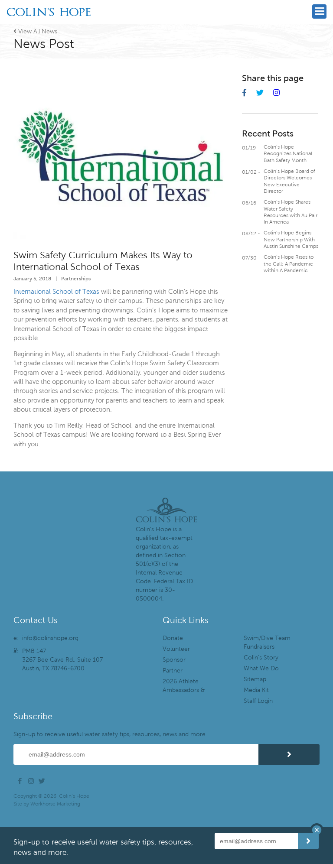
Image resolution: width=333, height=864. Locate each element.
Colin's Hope (49, 24)
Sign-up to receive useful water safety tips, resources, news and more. (110, 734)
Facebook (22, 781)
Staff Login (258, 701)
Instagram (32, 781)
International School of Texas (56, 291)
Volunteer (176, 649)
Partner (173, 670)
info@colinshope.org (50, 638)
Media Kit (256, 690)
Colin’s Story (261, 657)
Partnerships (76, 278)
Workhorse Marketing (55, 804)
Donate (173, 638)
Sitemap (255, 679)
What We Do (261, 668)
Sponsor (174, 659)
